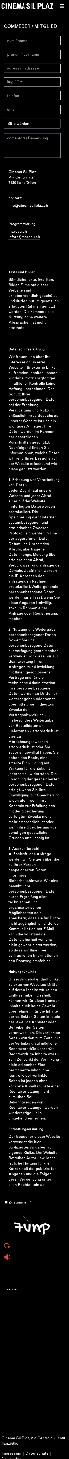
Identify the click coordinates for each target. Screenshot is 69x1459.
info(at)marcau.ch (24, 236)
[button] (32, 1245)
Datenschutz (36, 1453)
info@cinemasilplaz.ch (28, 205)
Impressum (11, 1453)
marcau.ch (17, 231)
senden (12, 1289)
